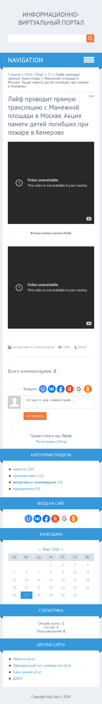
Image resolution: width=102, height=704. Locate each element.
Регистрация (45, 441)
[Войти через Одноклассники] (88, 389)
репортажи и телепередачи (33, 347)
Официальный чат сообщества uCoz (42, 665)
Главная (14, 74)
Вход (62, 441)
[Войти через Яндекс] (69, 389)
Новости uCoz (24, 659)
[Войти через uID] (43, 389)
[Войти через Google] (79, 389)
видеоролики (23, 489)
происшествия (24, 476)
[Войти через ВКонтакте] (52, 389)
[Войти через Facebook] (61, 389)
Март (40, 74)
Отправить (35, 416)
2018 (28, 74)
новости (19, 469)
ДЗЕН (17, 679)
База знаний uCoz (27, 672)
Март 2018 (51, 549)
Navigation (25, 60)
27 (50, 74)
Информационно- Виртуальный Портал (51, 18)
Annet (82, 347)
